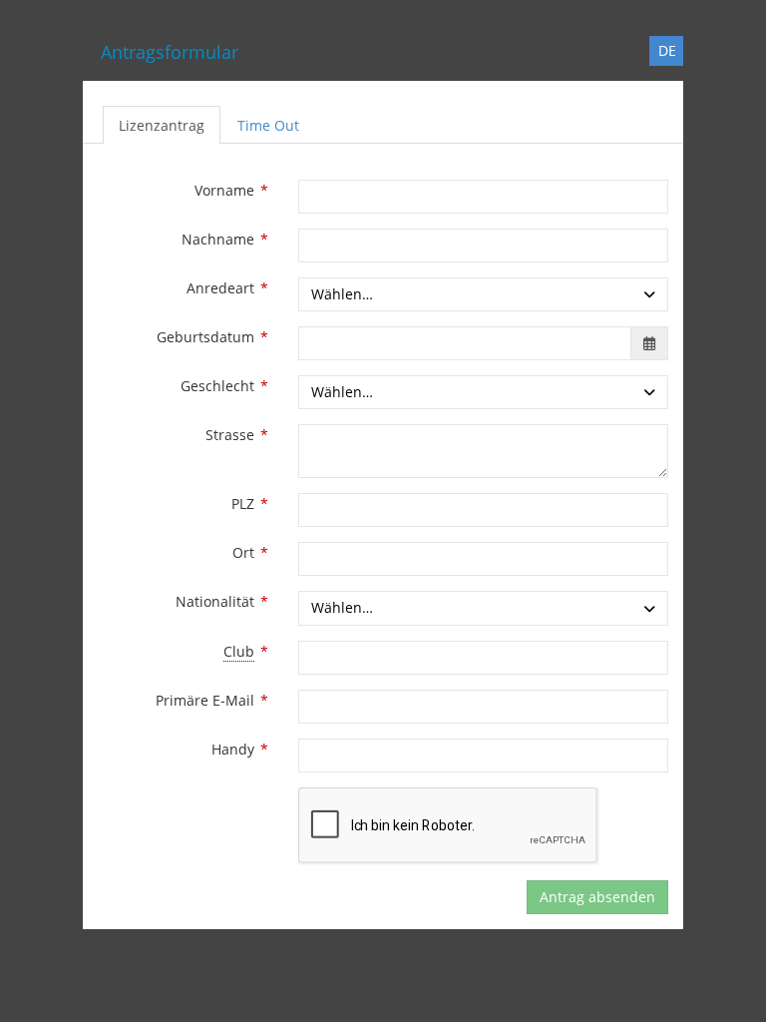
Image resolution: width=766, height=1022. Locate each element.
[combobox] (483, 294)
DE (667, 50)
